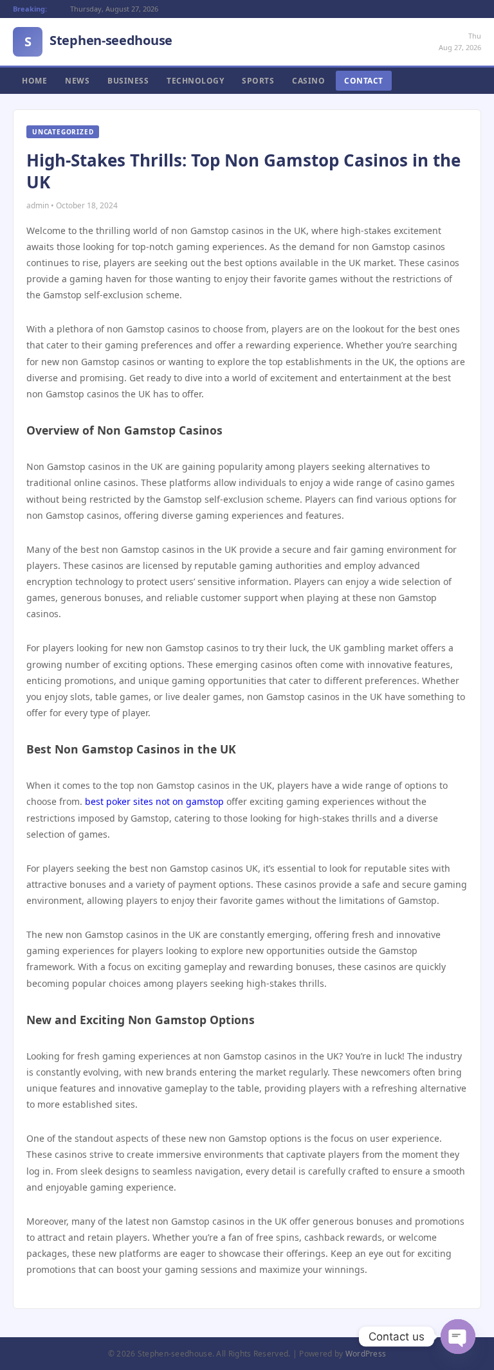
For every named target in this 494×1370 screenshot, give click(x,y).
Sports (258, 80)
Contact (363, 80)
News (77, 80)
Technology (195, 80)
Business (128, 80)
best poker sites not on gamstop (154, 801)
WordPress (366, 1353)
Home (34, 80)
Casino (308, 80)
